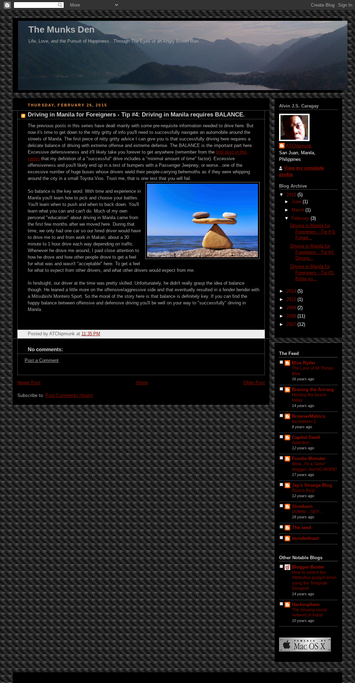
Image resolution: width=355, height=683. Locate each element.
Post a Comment (42, 360)
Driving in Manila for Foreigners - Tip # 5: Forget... (313, 231)
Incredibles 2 (304, 421)
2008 (291, 316)
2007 (291, 324)
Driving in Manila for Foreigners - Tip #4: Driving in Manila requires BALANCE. (136, 114)
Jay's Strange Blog (312, 485)
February (301, 218)
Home (142, 382)
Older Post (254, 382)
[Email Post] (259, 333)
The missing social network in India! (309, 612)
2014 (291, 291)
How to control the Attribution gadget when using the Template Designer (314, 580)
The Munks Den (61, 29)
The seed (301, 527)
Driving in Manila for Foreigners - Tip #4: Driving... (312, 252)
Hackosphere (306, 604)
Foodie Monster (309, 458)
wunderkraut (305, 538)
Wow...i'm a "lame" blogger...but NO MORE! (314, 466)
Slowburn (302, 506)
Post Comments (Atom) (69, 395)
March (298, 210)
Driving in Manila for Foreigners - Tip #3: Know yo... (312, 272)
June (297, 201)
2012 (291, 299)
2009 (291, 307)
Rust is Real (303, 490)
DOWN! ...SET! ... (307, 511)
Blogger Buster (308, 567)
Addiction (301, 442)
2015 (291, 194)
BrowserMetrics (308, 416)
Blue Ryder (303, 363)
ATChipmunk (299, 146)
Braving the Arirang (313, 389)
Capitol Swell (306, 437)
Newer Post (29, 382)
